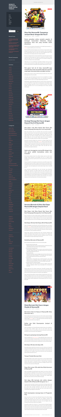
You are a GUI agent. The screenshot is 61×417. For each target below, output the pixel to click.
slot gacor (10, 188)
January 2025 (11, 95)
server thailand (11, 258)
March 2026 (10, 74)
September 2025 (11, 81)
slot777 (10, 195)
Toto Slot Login (11, 209)
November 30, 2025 (27, 36)
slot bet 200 (10, 170)
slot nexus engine (11, 263)
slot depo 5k (10, 186)
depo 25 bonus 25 (11, 228)
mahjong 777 (10, 226)
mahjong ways (11, 234)
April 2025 (10, 90)
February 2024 (11, 115)
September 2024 (11, 102)
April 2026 (10, 72)
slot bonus (10, 174)
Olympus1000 (11, 156)
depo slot (10, 138)
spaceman (10, 200)
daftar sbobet (10, 249)
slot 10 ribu (10, 260)
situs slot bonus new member (13, 163)
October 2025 (11, 79)
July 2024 (10, 106)
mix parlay (10, 151)
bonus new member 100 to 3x (13, 133)
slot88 (10, 197)
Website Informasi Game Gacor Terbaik (13, 7)
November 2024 (11, 99)
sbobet (10, 158)
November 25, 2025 (27, 208)
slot (9, 238)
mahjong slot (10, 149)
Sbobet (10, 23)
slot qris (10, 193)
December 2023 (11, 118)
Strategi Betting (11, 204)
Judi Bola (10, 22)
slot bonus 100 (11, 241)
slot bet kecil (10, 172)
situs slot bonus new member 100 (13, 165)
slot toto (10, 223)
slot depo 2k (10, 243)
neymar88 (10, 154)
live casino (10, 147)
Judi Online (10, 145)
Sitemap (10, 20)
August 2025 (10, 83)
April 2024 (10, 111)
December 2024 (11, 97)
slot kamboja (10, 256)
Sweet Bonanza (11, 206)
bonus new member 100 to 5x (13, 135)
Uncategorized (11, 211)
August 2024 (10, 104)
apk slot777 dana (11, 128)
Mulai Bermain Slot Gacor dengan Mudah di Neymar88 (36, 306)
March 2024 (10, 113)
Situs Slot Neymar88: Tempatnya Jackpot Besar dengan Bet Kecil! (36, 33)
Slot (9, 19)
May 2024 (10, 109)
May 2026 (10, 70)
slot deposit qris (11, 218)
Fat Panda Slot (11, 140)
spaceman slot (11, 265)
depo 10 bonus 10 (35, 337)
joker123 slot (10, 251)
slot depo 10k (10, 216)
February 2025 (11, 93)
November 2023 (11, 120)
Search (10, 29)
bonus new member (11, 221)
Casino (10, 16)
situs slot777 (10, 253)
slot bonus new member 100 (12, 179)
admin (33, 36)
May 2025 (10, 88)
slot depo (10, 181)
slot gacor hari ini (11, 190)
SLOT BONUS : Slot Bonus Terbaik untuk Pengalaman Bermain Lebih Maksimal (13, 40)
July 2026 (10, 67)
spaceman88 (10, 202)
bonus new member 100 (12, 131)
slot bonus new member (12, 177)
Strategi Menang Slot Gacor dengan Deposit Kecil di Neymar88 (37, 122)
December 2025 (11, 76)
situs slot (31, 318)
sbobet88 (10, 161)
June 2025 (10, 86)
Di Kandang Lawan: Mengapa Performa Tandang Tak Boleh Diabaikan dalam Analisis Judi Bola (14, 46)
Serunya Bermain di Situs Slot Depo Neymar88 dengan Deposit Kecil (37, 205)
